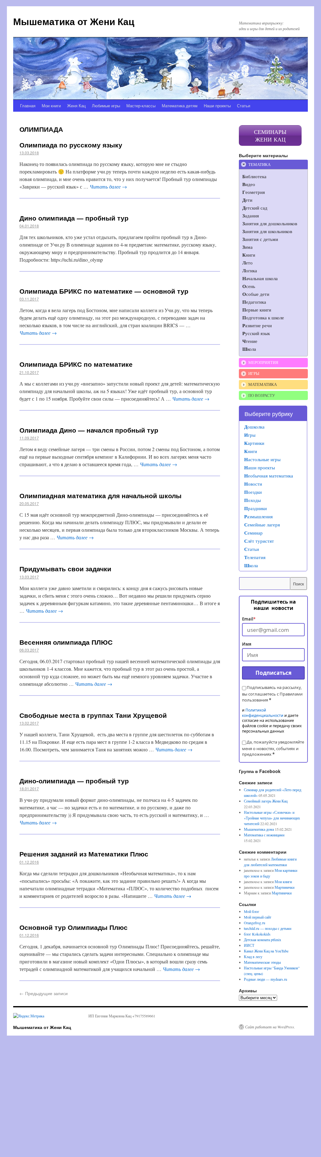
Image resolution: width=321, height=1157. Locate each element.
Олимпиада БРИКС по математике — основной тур (103, 291)
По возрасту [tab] (261, 395)
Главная (27, 106)
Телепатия (255, 557)
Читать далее (108, 186)
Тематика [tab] (259, 164)
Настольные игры (262, 459)
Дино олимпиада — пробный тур (74, 217)
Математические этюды (262, 962)
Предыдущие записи (43, 993)
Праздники (255, 508)
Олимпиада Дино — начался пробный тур (88, 430)
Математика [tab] (262, 384)
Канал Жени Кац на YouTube (266, 950)
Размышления (258, 516)
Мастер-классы (140, 106)
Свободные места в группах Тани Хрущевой (93, 715)
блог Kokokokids (257, 933)
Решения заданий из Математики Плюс (83, 853)
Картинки (254, 443)
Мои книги (51, 106)
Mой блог (251, 911)
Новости (253, 483)
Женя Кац (76, 106)
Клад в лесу (253, 956)
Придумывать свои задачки (65, 568)
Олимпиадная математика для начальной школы (100, 495)
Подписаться (273, 672)
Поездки (253, 491)
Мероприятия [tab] (263, 362)
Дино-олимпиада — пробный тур (74, 780)
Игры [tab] (253, 373)
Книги (250, 451)
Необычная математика (268, 475)
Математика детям (179, 106)
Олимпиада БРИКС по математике (76, 364)
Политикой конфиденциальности (262, 712)
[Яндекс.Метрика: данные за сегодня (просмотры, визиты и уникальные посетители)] (28, 1016)
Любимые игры (106, 106)
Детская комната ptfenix (262, 939)
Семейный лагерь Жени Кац (265, 800)
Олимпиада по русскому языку (70, 144)
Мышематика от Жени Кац (73, 21)
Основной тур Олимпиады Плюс (73, 927)
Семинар (253, 532)
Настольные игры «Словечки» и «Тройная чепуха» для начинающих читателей (272, 818)
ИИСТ (249, 945)
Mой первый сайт (257, 917)
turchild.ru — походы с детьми (267, 928)
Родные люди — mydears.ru (265, 979)
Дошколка (254, 426)
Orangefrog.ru (254, 922)
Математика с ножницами (264, 834)
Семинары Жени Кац (270, 135)
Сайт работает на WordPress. (270, 1026)
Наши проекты (217, 106)
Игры (249, 434)
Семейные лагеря (262, 524)
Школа (251, 565)
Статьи (243, 106)
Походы (252, 500)
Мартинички (284, 887)
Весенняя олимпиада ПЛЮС (66, 642)
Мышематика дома (259, 829)
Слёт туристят (259, 540)
